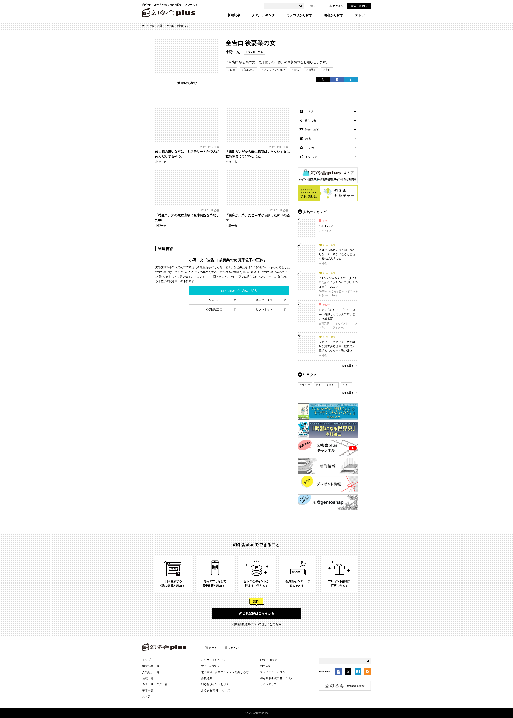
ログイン (338, 6)
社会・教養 (155, 25)
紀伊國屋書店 (214, 309)
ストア (360, 15)
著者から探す (333, 15)
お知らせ (311, 156)
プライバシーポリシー (274, 672)
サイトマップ (268, 684)
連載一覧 (147, 678)
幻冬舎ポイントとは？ (215, 684)
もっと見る (348, 365)
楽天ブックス (264, 300)
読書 (308, 138)
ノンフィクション (274, 69)
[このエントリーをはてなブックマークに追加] (358, 672)
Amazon (214, 300)
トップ (146, 659)
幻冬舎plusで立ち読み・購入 (239, 290)
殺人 (296, 69)
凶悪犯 (312, 69)
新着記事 (234, 15)
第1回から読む (187, 83)
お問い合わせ (268, 659)
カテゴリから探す (299, 15)
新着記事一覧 (150, 665)
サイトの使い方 (211, 665)
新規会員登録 (359, 5)
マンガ (310, 147)
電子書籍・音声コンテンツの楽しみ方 (225, 672)
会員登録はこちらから (258, 613)
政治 (232, 69)
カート (318, 6)
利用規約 (265, 665)
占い (347, 385)
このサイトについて (213, 659)
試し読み (249, 69)
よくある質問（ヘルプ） (216, 690)
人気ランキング (263, 15)
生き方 (309, 111)
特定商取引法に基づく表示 (277, 678)
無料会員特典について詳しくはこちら (257, 624)
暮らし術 (310, 120)
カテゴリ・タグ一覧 (155, 684)
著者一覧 (147, 690)
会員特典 (206, 678)
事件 (328, 69)
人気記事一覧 (150, 672)
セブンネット (264, 309)
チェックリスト (327, 385)
